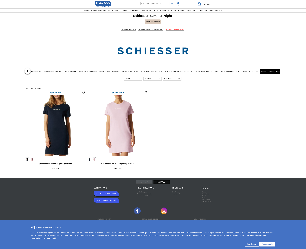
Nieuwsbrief (176, 194)
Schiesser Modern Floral (230, 71)
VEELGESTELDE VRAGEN (106, 193)
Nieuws (94, 10)
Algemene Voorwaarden (144, 194)
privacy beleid (50, 238)
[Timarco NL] (103, 4)
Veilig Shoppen (142, 192)
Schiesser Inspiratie (128, 29)
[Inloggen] (178, 3)
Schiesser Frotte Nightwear (109, 71)
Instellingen (251, 244)
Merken (87, 10)
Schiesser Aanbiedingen (175, 29)
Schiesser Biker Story (130, 71)
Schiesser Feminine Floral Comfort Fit (179, 71)
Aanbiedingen (113, 10)
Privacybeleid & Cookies (144, 196)
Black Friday (206, 200)
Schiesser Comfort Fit (33, 71)
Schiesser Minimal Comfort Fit (207, 71)
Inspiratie (218, 10)
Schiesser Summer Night (270, 71)
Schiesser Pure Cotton (249, 71)
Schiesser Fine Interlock (88, 71)
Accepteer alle (267, 244)
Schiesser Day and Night (53, 71)
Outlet (204, 196)
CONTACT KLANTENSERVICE (106, 200)
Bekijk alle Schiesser (153, 22)
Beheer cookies (206, 201)
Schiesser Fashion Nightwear (151, 71)
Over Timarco (176, 192)
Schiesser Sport (70, 71)
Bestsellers (102, 10)
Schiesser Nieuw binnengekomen (150, 29)
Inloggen (178, 5)
